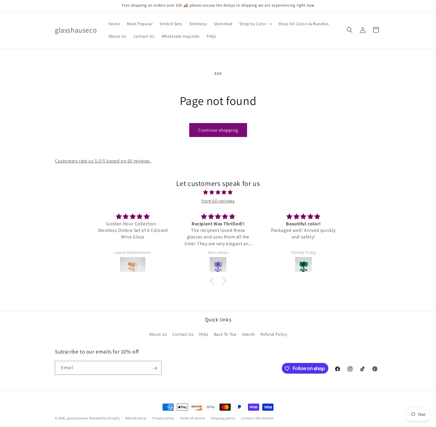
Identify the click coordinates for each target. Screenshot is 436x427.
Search (248, 334)
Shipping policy (223, 418)
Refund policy (136, 418)
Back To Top (225, 334)
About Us (158, 334)
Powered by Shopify (104, 418)
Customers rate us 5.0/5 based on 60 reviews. (103, 161)
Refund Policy (273, 334)
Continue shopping (218, 130)
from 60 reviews (218, 201)
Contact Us (182, 334)
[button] (255, 23)
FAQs (203, 334)
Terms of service (192, 418)
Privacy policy (163, 418)
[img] (218, 192)
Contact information (257, 418)
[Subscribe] (154, 368)
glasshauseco (77, 418)
